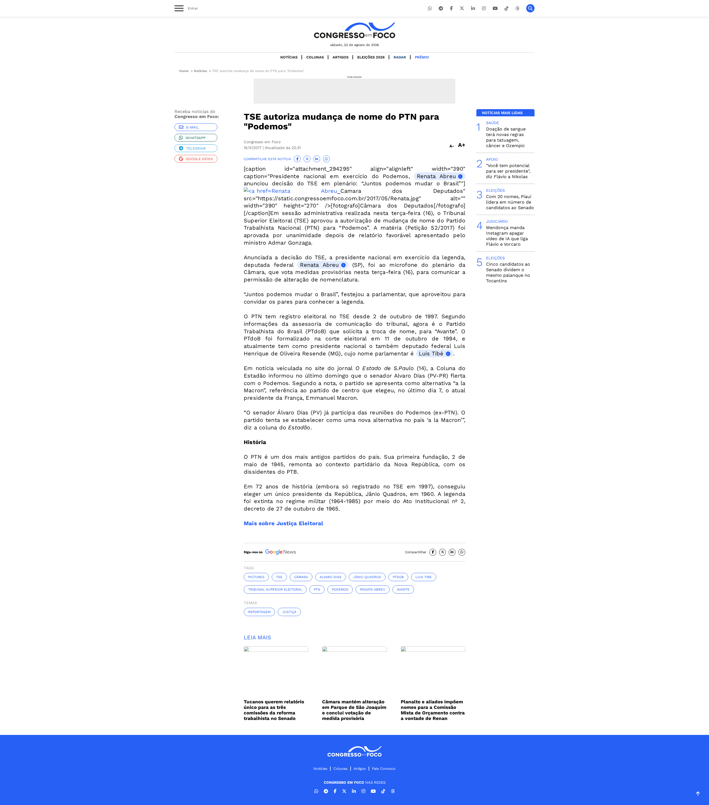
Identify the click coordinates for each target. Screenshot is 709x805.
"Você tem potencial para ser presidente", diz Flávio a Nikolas (508, 171)
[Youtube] (495, 8)
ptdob (398, 577)
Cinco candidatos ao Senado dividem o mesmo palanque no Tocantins (508, 272)
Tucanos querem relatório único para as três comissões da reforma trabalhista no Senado (274, 710)
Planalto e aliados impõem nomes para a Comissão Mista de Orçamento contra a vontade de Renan (433, 710)
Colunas (315, 57)
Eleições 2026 (371, 57)
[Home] (354, 30)
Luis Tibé (431, 353)
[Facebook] (451, 8)
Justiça (289, 612)
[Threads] (517, 8)
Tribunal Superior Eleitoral (275, 589)
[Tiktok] (506, 8)
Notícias (288, 57)
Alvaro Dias (330, 577)
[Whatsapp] (430, 8)
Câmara (301, 577)
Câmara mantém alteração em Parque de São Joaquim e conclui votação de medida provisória (354, 710)
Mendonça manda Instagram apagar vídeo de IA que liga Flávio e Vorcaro (507, 236)
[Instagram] (484, 8)
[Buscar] (530, 8)
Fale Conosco (383, 768)
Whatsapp (195, 138)
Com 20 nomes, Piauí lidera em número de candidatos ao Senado (510, 202)
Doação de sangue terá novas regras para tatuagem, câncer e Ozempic (506, 137)
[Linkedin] (473, 8)
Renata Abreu (436, 176)
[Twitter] (462, 8)
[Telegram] (441, 8)
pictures (256, 577)
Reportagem (259, 612)
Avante (403, 589)
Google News (199, 159)
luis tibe (423, 577)
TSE (279, 577)
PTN (317, 589)
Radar (400, 57)
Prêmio (422, 57)
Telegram (195, 148)
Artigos (340, 57)
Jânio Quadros (367, 577)
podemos (340, 589)
